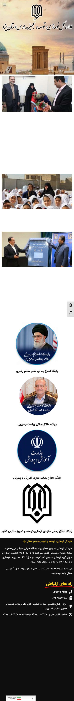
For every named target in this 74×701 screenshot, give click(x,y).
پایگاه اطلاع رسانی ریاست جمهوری (37, 424)
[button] (4, 4)
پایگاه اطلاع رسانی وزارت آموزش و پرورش (37, 478)
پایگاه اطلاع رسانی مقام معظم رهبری (37, 371)
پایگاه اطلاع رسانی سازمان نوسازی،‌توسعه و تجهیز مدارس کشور (37, 531)
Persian (12, 698)
